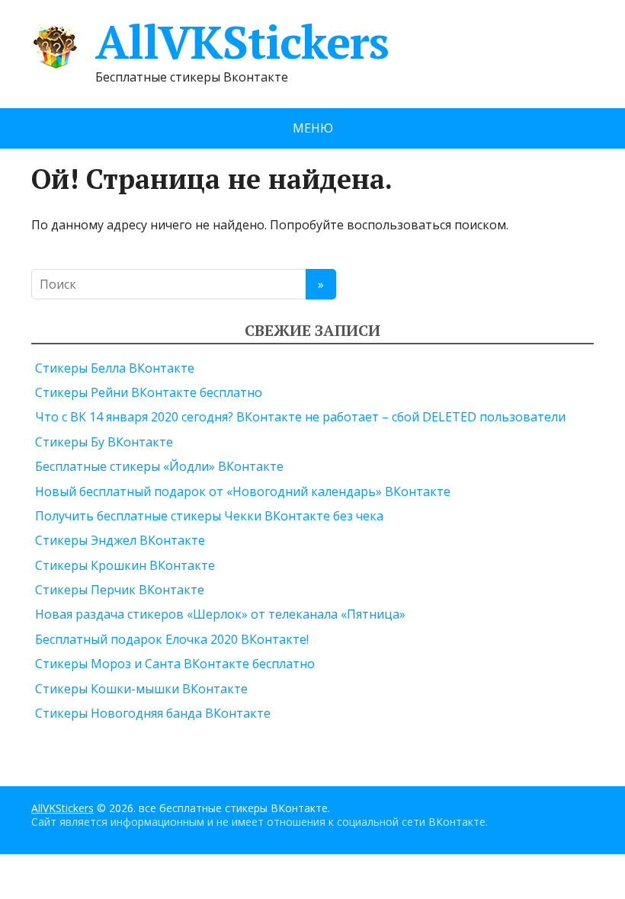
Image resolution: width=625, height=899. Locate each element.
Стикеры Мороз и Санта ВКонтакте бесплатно (175, 663)
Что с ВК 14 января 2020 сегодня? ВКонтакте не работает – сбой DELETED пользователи (300, 416)
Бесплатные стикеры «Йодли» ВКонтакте (159, 466)
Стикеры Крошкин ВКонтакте (125, 565)
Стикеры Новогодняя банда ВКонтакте (153, 713)
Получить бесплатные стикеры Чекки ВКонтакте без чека (209, 515)
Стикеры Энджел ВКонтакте (120, 540)
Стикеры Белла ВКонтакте (114, 368)
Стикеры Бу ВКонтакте (104, 442)
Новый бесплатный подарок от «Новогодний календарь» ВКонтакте (242, 491)
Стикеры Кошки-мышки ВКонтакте (141, 688)
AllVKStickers (241, 42)
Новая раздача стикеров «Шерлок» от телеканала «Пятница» (220, 614)
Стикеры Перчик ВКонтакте (119, 589)
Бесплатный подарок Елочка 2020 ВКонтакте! (172, 639)
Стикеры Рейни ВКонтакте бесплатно (148, 392)
